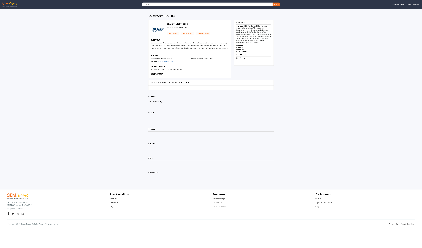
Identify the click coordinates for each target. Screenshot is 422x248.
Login (409, 4)
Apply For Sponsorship (323, 203)
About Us (113, 199)
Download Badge (219, 199)
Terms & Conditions (407, 224)
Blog (317, 207)
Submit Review (187, 33)
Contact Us (114, 203)
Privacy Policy (394, 224)
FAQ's (112, 207)
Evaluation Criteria (219, 207)
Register (416, 4)
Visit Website (172, 33)
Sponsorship (217, 203)
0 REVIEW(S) (182, 27)
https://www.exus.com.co (166, 61)
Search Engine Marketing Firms (32, 224)
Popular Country (398, 4)
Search (276, 4)
